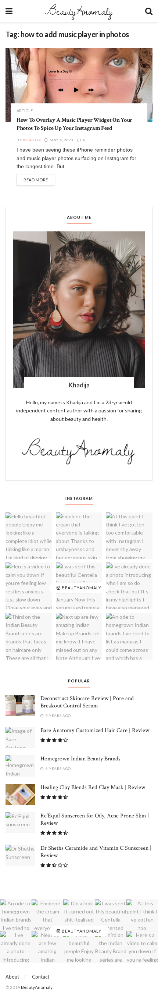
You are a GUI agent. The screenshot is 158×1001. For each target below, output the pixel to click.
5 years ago (58, 715)
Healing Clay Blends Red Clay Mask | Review (92, 787)
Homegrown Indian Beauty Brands (80, 759)
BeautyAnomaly (78, 11)
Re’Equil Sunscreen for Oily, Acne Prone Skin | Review (94, 819)
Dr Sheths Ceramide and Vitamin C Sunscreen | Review (95, 851)
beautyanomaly (81, 587)
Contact (40, 977)
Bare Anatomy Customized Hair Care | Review (94, 730)
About (12, 977)
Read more (36, 179)
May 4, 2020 (61, 140)
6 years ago (58, 768)
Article (25, 111)
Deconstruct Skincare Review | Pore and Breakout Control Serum (87, 702)
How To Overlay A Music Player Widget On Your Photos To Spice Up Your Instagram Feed (74, 124)
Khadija (32, 140)
